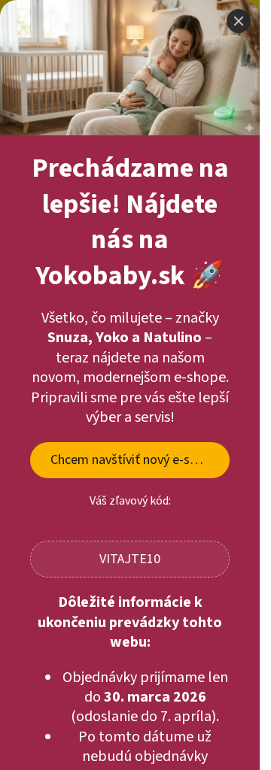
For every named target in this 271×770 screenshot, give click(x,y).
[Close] (239, 21)
